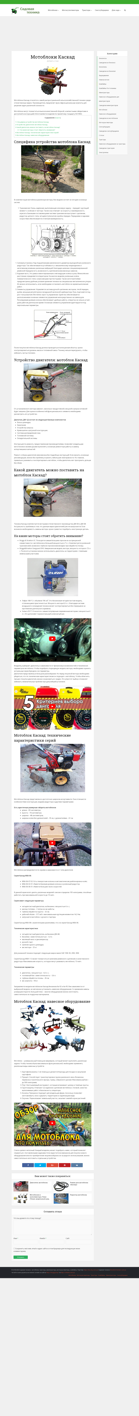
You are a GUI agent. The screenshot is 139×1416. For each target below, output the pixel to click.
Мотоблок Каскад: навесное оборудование (32, 135)
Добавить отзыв (53, 61)
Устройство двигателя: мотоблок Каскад (31, 125)
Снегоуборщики (102, 10)
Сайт (68, 1238)
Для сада (115, 10)
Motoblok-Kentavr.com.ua (118, 1270)
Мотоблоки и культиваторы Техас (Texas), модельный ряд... (40, 1197)
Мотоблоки (52, 10)
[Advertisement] (69, 33)
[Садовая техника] (25, 10)
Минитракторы (111, 1275)
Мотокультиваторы (70, 10)
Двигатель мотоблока (39, 1183)
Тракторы (86, 10)
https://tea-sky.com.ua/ (91, 1270)
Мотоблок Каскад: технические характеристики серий (37, 132)
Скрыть (57, 118)
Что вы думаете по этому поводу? (27, 1218)
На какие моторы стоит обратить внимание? (36, 130)
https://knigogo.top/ (53, 1272)
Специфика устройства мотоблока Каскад (32, 122)
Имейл (43, 1238)
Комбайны (101, 1275)
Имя (16, 1238)
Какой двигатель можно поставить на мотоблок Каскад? (37, 127)
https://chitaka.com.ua (68, 1272)
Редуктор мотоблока (78, 1195)
